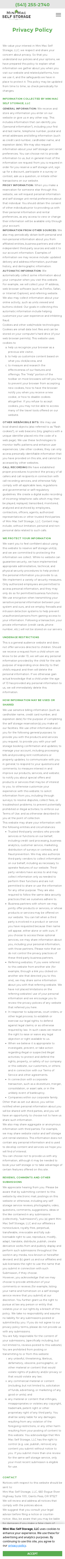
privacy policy (17, 1545)
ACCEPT (32, 1554)
